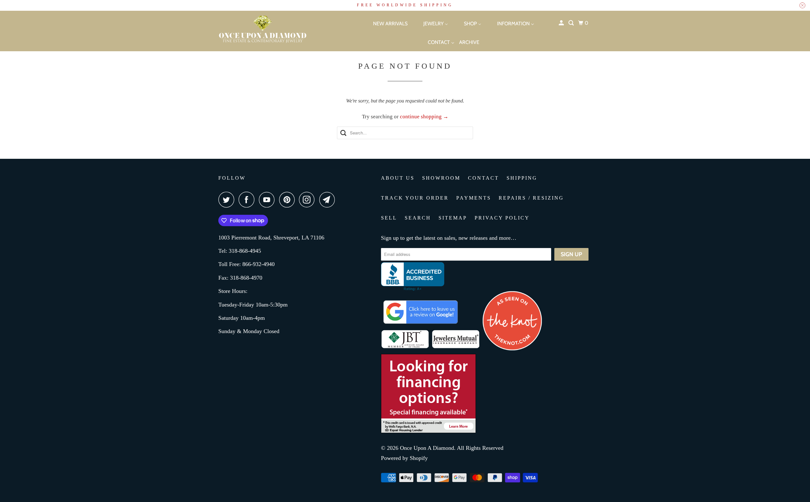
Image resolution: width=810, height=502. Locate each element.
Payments (473, 198)
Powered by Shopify (404, 458)
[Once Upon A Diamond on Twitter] (227, 200)
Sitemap (453, 217)
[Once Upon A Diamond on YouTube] (268, 200)
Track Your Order (415, 198)
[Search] (571, 23)
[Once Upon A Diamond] (278, 31)
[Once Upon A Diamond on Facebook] (248, 200)
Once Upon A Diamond (427, 448)
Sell (389, 217)
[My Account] (562, 23)
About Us (397, 178)
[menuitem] (384, 23)
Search (418, 217)
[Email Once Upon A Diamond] (328, 200)
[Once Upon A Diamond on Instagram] (308, 200)
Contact (483, 178)
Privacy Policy (502, 217)
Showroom (441, 178)
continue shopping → (424, 117)
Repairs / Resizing (531, 198)
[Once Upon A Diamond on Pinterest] (288, 200)
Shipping (522, 178)
